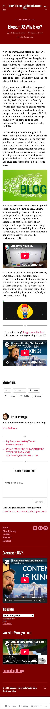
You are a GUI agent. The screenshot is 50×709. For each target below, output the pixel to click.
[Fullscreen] (44, 600)
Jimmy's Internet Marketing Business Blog (25, 7)
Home (6, 527)
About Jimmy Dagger (9, 533)
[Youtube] (35, 528)
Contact (7, 541)
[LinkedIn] (45, 528)
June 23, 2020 (37, 33)
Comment (39, 502)
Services (7, 537)
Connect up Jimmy (13, 670)
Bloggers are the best (33, 332)
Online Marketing (25, 20)
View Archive (10, 428)
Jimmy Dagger (19, 33)
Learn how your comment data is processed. (25, 511)
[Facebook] (40, 528)
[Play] (6, 600)
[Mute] (40, 600)
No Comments (26, 37)
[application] (25, 580)
